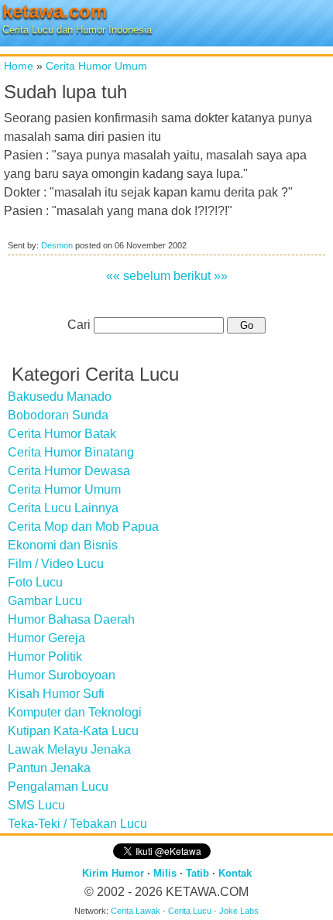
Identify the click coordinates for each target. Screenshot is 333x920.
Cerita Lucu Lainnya (63, 508)
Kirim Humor (113, 873)
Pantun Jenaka (49, 768)
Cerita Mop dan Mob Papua (83, 526)
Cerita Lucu (189, 910)
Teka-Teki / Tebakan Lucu (77, 823)
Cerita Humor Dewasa (69, 470)
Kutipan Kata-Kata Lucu (73, 730)
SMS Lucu (36, 805)
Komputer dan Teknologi (75, 712)
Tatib (197, 873)
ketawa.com (54, 11)
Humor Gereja (46, 638)
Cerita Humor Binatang (71, 452)
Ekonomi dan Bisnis (63, 545)
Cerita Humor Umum (96, 66)
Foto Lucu (35, 582)
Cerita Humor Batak (62, 433)
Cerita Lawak (135, 910)
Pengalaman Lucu (58, 786)
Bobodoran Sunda (58, 415)
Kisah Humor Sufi (56, 693)
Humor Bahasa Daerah (71, 619)
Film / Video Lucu (56, 563)
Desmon (57, 245)
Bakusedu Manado (60, 396)
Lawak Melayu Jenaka (69, 749)
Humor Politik (45, 656)
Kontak (235, 873)
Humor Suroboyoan (61, 675)
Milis (165, 873)
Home (18, 66)
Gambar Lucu (45, 600)
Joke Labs (239, 910)
